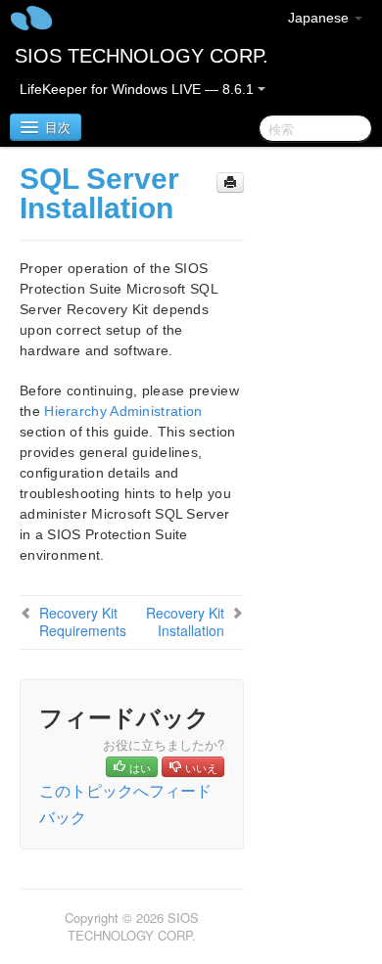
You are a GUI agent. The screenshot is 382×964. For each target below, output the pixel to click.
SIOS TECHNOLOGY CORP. (141, 56)
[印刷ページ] (230, 182)
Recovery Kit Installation (185, 621)
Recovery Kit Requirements (82, 621)
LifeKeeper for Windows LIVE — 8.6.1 (139, 89)
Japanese (320, 17)
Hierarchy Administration (123, 411)
